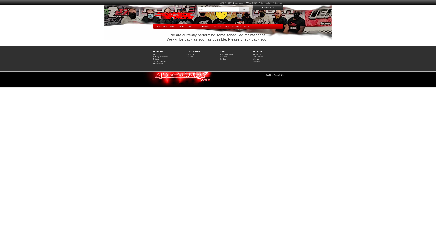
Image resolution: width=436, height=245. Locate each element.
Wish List (256, 59)
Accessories (236, 26)
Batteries (217, 26)
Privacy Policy (158, 63)
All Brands (223, 57)
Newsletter (257, 61)
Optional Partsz (205, 26)
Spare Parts (192, 26)
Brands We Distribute (227, 54)
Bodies (226, 26)
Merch (246, 26)
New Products (162, 26)
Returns (156, 59)
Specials (223, 59)
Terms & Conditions (160, 61)
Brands (172, 26)
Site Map (190, 57)
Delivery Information (160, 57)
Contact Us (190, 54)
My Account (257, 54)
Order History (258, 57)
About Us (156, 54)
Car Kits (181, 26)
